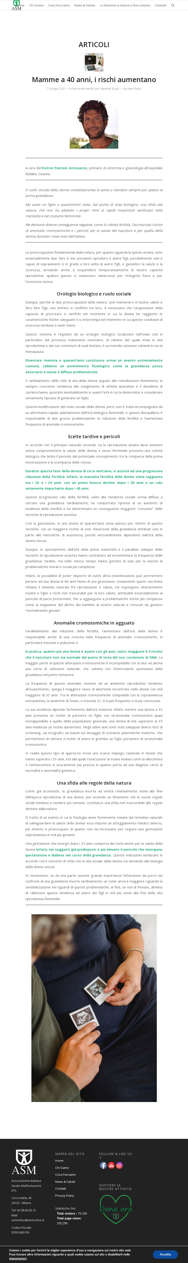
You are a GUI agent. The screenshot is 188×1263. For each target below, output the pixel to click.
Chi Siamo (62, 1168)
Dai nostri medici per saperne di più (95, 89)
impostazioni (17, 1259)
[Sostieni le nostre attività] (116, 1225)
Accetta (165, 1254)
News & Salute (65, 1182)
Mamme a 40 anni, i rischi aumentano (94, 79)
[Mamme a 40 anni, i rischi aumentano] (94, 62)
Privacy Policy (64, 1195)
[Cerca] (173, 5)
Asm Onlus (134, 89)
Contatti (60, 1188)
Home (59, 1160)
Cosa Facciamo (65, 1174)
